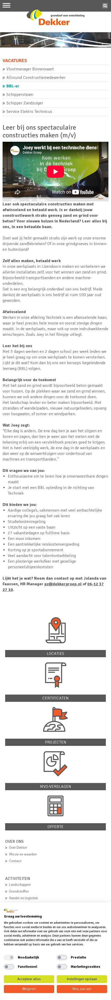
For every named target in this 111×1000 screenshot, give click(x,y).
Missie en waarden (23, 854)
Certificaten (55, 698)
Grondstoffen (19, 891)
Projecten (55, 742)
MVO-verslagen (55, 786)
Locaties (55, 653)
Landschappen (20, 884)
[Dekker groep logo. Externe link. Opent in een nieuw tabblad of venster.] (11, 910)
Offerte (55, 826)
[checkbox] (9, 957)
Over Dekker (18, 847)
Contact (15, 861)
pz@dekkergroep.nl (63, 584)
